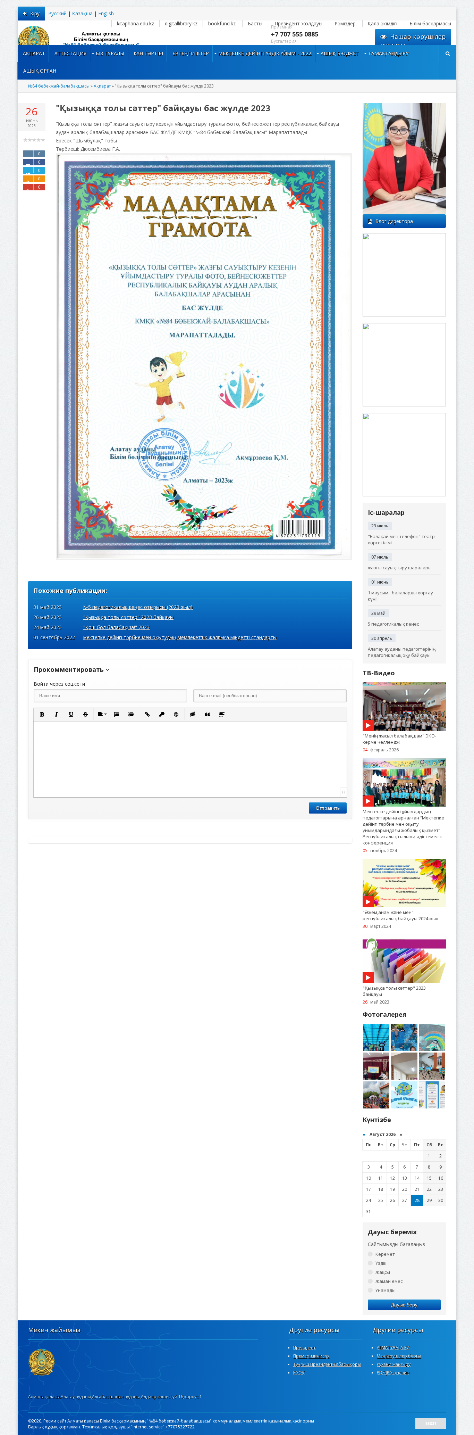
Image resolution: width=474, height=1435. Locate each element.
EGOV (298, 1373)
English (106, 13)
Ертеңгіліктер (190, 53)
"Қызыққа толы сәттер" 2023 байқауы (128, 617)
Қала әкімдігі (382, 23)
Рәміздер (345, 23)
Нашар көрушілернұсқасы (413, 40)
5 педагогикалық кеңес (393, 624)
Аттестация (70, 53)
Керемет (385, 1254)
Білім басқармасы (430, 23)
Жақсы (382, 1272)
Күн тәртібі (148, 53)
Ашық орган (39, 70)
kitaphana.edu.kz (135, 23)
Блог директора (394, 221)
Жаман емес (389, 1281)
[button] (41, 714)
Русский (57, 13)
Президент (304, 1348)
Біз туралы (110, 53)
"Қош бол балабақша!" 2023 (116, 627)
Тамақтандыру (388, 53)
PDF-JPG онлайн (393, 1373)
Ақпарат (34, 53)
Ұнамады (385, 1290)
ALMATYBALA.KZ (393, 1348)
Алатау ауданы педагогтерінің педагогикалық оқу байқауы (401, 652)
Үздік (381, 1263)
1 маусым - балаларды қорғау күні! (400, 595)
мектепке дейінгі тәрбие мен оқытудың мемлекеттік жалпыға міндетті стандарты (180, 637)
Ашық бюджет (340, 53)
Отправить (328, 808)
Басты (255, 23)
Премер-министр (311, 1356)
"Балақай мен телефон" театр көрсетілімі (401, 539)
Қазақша (82, 13)
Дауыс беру (404, 1305)
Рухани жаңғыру (393, 1364)
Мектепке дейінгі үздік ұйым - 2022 (264, 53)
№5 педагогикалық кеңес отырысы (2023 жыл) (138, 607)
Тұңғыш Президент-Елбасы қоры (327, 1364)
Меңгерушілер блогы (399, 1356)
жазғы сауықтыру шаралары (400, 567)
